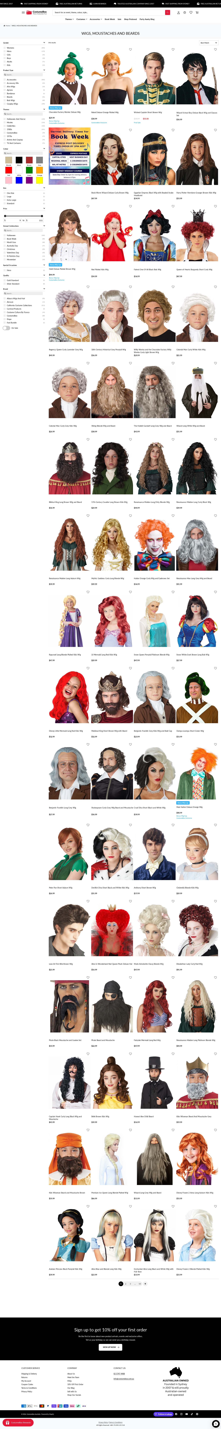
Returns (24, 1377)
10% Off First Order (75, 1384)
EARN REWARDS (28, 4)
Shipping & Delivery (29, 1374)
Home (8, 26)
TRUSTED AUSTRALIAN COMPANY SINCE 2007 (64, 4)
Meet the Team (73, 1377)
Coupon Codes (27, 1384)
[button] (23, 12)
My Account (26, 1381)
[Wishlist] (191, 12)
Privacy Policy (26, 1391)
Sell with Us (72, 1391)
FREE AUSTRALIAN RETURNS (140, 4)
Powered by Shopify (47, 1414)
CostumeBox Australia (33, 1414)
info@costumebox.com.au (124, 1379)
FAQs (69, 1381)
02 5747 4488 (119, 1374)
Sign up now (109, 1347)
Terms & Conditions (29, 1388)
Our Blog (70, 1388)
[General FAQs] (185, 12)
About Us (71, 1374)
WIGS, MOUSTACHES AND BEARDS (24, 26)
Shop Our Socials (74, 1395)
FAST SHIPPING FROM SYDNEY (106, 4)
